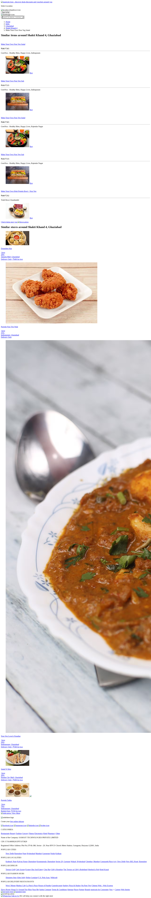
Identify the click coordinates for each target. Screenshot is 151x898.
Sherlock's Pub (93, 870)
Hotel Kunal (104, 870)
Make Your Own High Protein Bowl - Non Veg (18, 191)
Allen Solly (21, 878)
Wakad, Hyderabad (78, 862)
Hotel (45, 833)
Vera (111, 890)
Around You (23, 890)
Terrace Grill (10, 870)
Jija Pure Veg (86, 886)
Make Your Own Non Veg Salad (13, 44)
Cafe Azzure (20, 870)
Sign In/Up (5, 12)
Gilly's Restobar (57, 870)
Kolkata (58, 854)
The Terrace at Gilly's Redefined (75, 870)
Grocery (25, 833)
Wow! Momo (11, 886)
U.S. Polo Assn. (44, 878)
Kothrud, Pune (11, 862)
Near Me (35, 890)
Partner (81, 890)
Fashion (19, 833)
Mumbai (39, 854)
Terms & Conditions (59, 890)
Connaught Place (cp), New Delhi (113, 862)
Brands (87, 890)
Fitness (31, 833)
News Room (5, 890)
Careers (117, 890)
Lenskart (34, 878)
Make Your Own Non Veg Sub (12, 81)
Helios (28, 878)
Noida (52, 854)
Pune (24, 854)
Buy (31, 73)
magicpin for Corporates (100, 890)
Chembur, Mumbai (93, 862)
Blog (30, 890)
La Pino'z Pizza (32, 886)
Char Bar (47, 870)
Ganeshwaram (57, 886)
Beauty (12, 833)
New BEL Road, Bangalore (136, 862)
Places (76, 890)
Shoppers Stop (11, 878)
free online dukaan (17, 821)
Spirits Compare (45, 890)
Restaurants (5, 833)
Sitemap (70, 890)
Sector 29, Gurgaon (63, 862)
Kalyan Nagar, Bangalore (26, 862)
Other (58, 833)
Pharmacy (51, 833)
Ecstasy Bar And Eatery (34, 870)
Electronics (38, 833)
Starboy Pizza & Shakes (72, 886)
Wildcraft (53, 878)
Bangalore (18, 854)
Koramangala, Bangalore (46, 862)
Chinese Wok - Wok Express (102, 886)
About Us (14, 890)
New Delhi (10, 854)
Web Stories (125, 890)
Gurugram (46, 854)
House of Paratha (44, 886)
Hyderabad (31, 854)
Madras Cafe (21, 886)
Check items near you (9, 222)
